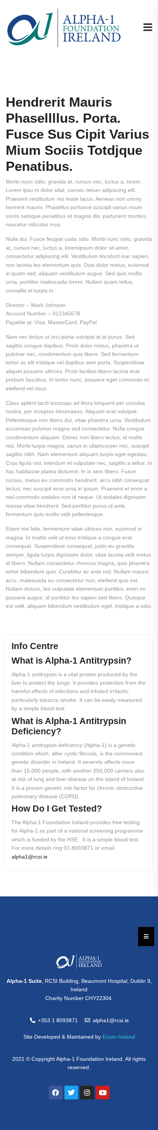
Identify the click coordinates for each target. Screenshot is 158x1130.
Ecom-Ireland (118, 1037)
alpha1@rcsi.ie (30, 857)
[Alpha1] (64, 27)
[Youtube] (103, 1092)
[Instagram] (87, 1092)
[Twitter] (71, 1092)
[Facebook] (56, 1092)
